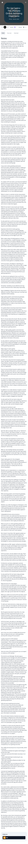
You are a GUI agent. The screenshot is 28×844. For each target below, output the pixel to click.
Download (16, 33)
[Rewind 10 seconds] (2, 27)
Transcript (9, 33)
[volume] (23, 27)
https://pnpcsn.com (6, 52)
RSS (7, 837)
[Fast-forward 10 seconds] (8, 27)
